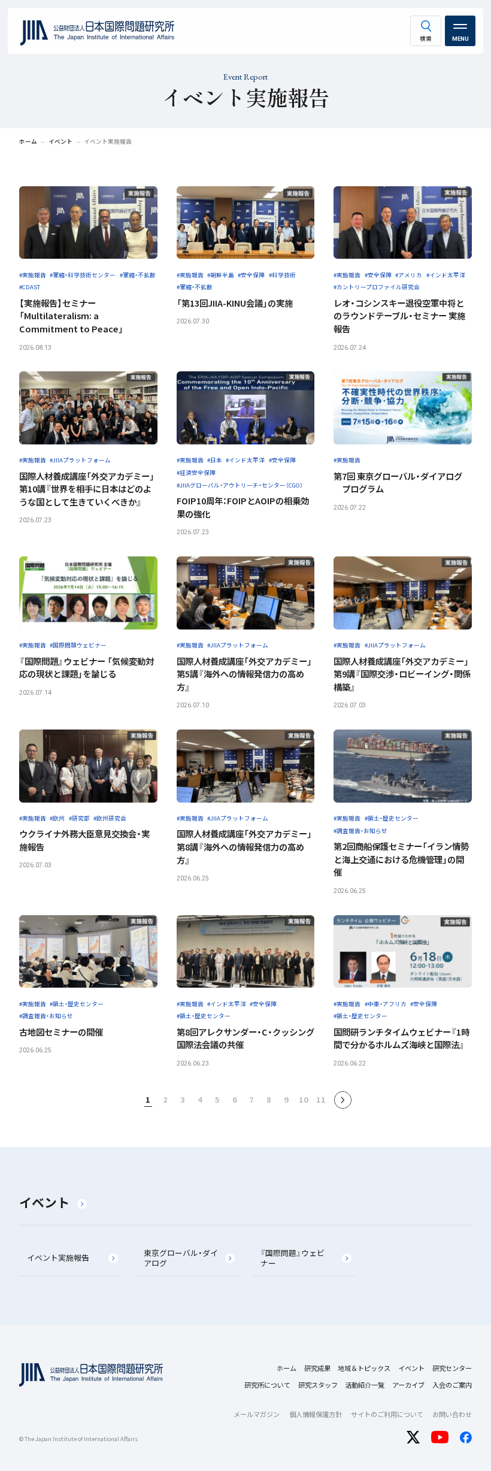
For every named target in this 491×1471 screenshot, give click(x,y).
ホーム (286, 1368)
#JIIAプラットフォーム (80, 460)
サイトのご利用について (387, 1414)
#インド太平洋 (445, 275)
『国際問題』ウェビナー (292, 1258)
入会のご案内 (452, 1385)
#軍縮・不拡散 (138, 275)
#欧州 (57, 818)
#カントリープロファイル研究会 (377, 287)
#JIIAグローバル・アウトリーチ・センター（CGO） (240, 485)
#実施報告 (32, 275)
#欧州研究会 (109, 818)
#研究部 (79, 818)
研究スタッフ (318, 1385)
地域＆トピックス (364, 1368)
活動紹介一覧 (364, 1385)
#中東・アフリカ (386, 1004)
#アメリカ (408, 275)
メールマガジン (257, 1414)
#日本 (214, 460)
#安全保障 (251, 275)
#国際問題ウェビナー (78, 645)
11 (321, 1099)
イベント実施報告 (58, 1257)
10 (303, 1099)
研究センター (452, 1368)
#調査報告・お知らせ (360, 831)
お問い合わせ (452, 1414)
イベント (44, 1202)
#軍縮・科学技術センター (83, 275)
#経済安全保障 (196, 472)
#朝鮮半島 (220, 275)
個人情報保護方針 (315, 1414)
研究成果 (317, 1368)
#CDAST (29, 287)
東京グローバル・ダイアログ (181, 1258)
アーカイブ (408, 1385)
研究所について (267, 1385)
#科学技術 (282, 275)
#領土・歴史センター (392, 818)
